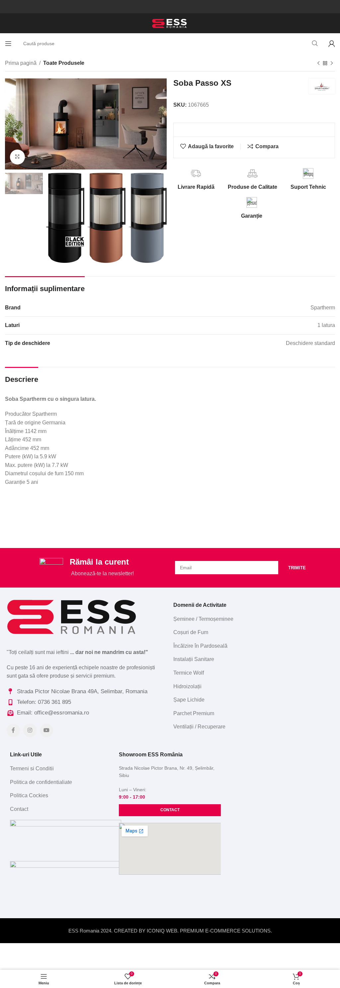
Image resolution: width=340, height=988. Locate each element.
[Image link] (73, 616)
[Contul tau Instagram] (30, 730)
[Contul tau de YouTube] (46, 730)
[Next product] (331, 63)
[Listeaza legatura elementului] (251, 619)
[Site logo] (169, 23)
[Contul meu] (331, 43)
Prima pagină (21, 63)
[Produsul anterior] (318, 63)
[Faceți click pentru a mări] (17, 157)
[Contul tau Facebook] (13, 730)
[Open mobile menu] (8, 43)
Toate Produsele (63, 63)
